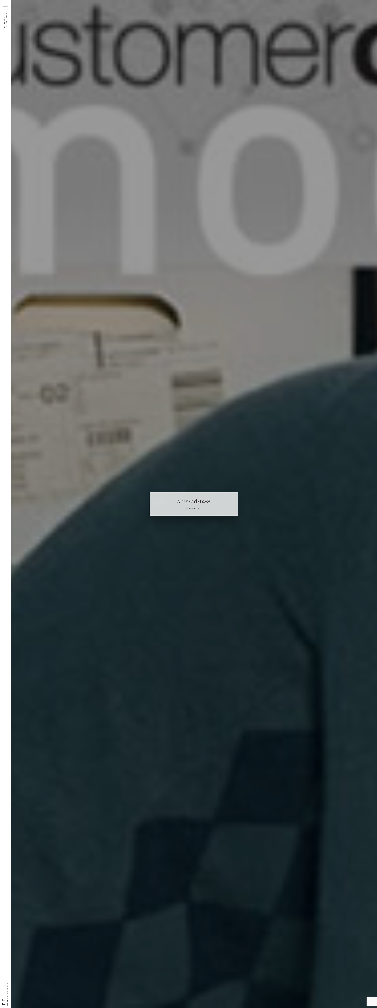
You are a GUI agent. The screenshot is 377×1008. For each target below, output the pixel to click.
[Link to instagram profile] (3, 1000)
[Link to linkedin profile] (3, 1004)
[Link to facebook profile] (3, 996)
